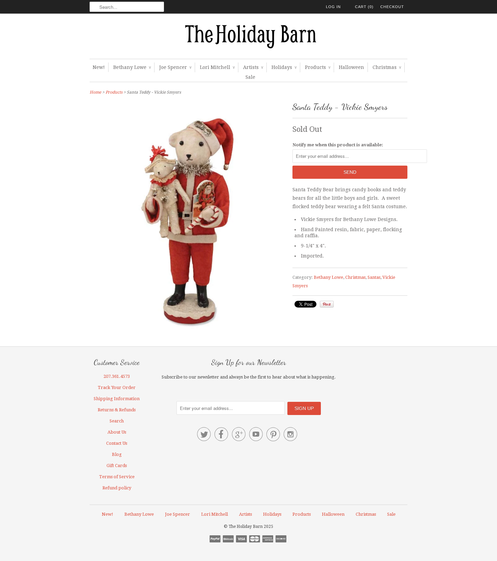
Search (117, 420)
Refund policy (116, 487)
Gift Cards (116, 465)
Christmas (387, 67)
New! (99, 67)
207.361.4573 (116, 376)
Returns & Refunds (117, 409)
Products (317, 67)
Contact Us (116, 443)
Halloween (351, 67)
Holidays (284, 67)
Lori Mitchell (217, 67)
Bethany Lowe (132, 67)
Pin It (327, 304)
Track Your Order (117, 387)
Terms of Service (117, 476)
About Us (117, 432)
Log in (333, 7)
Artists (253, 67)
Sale (250, 77)
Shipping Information (117, 398)
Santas (374, 277)
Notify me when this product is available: (337, 144)
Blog (117, 454)
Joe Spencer (175, 67)
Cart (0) (364, 7)
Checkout (392, 7)
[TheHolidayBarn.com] (248, 38)
